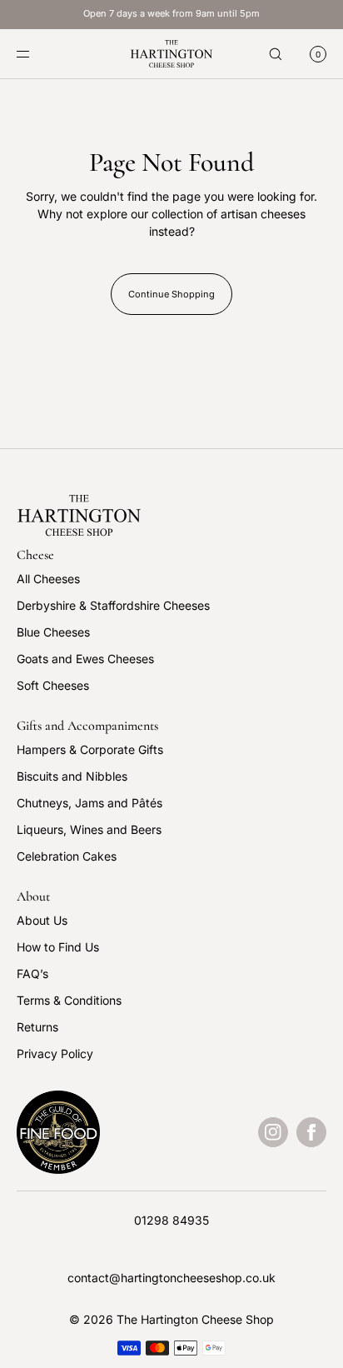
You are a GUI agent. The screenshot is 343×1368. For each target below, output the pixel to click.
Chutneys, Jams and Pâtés (89, 803)
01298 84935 (171, 1220)
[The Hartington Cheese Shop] (171, 54)
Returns (37, 1027)
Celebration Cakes (67, 856)
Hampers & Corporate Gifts (90, 749)
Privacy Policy (55, 1053)
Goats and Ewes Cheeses (85, 659)
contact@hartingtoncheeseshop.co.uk (171, 1278)
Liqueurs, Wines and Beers (89, 829)
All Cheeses (48, 579)
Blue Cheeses (53, 632)
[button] (275, 53)
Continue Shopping (171, 294)
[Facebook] (311, 1132)
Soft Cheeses (53, 685)
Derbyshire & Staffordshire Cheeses (113, 605)
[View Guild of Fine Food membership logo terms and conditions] (58, 1132)
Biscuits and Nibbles (72, 776)
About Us (42, 920)
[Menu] (37, 53)
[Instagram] (273, 1132)
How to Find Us (58, 947)
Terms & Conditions (69, 1000)
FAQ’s (32, 973)
